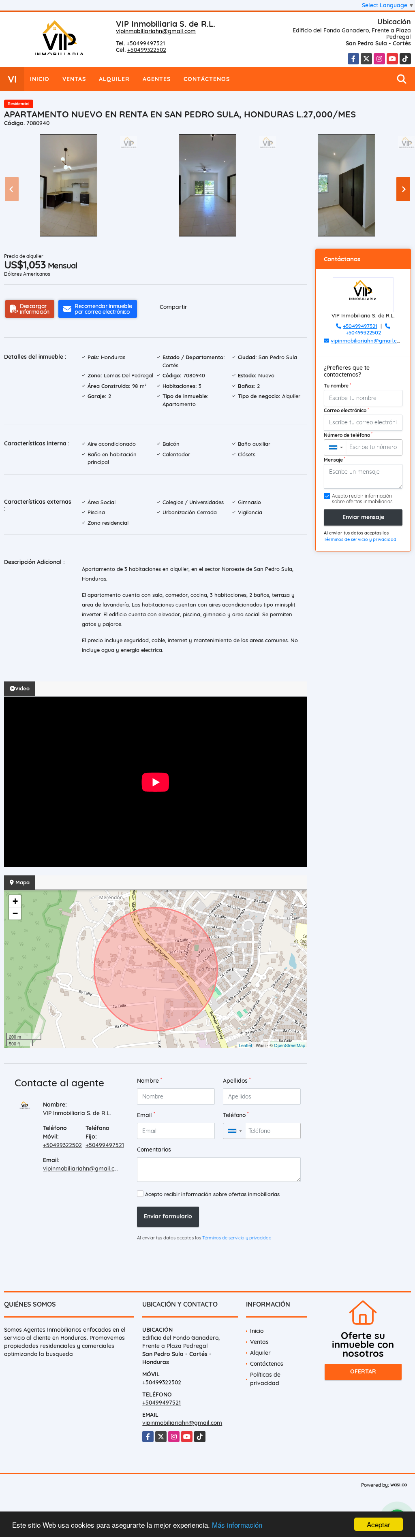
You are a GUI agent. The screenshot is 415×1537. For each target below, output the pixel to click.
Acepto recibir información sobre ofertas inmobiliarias (212, 1194)
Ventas (74, 79)
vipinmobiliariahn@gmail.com (156, 31)
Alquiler (114, 79)
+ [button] (15, 901)
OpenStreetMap (289, 1045)
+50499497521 (145, 43)
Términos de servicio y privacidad (237, 1238)
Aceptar (378, 1524)
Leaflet (245, 1045)
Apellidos (237, 1080)
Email (146, 1115)
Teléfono (236, 1115)
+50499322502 (146, 49)
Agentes (157, 79)
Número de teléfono (348, 435)
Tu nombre (337, 385)
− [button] (15, 913)
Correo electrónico (346, 410)
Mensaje (334, 459)
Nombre (149, 1080)
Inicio (39, 79)
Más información (237, 1525)
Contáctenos (207, 79)
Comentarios (154, 1149)
